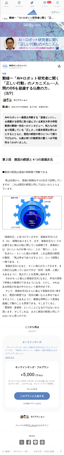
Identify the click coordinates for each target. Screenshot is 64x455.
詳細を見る (9, 357)
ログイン (55, 12)
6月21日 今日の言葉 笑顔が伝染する (48, 451)
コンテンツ (32, 20)
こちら (33, 425)
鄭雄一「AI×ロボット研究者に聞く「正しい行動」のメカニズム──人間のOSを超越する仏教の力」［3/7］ (18, 451)
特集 (4, 73)
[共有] (59, 66)
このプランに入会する (32, 395)
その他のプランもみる (32, 403)
